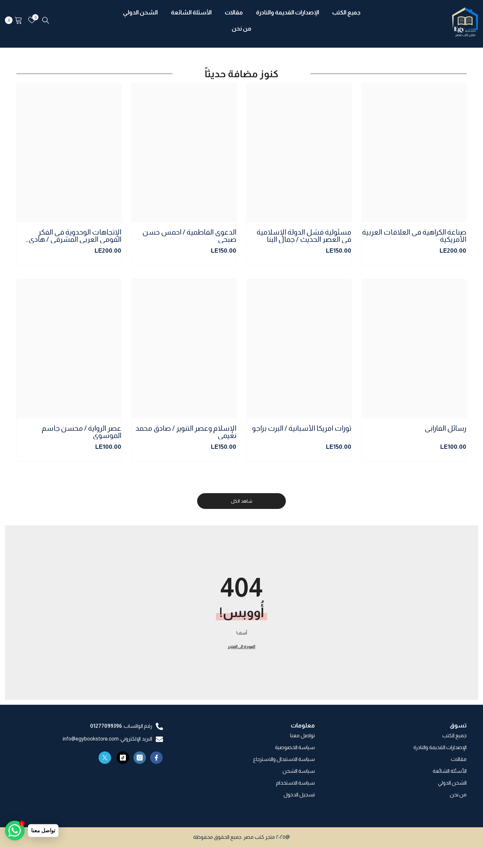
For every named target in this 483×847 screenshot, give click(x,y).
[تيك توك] (122, 757)
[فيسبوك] (156, 757)
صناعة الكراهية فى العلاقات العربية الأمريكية (414, 236)
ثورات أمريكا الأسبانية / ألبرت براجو (301, 428)
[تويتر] (104, 757)
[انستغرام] (139, 757)
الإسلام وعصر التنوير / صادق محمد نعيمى (185, 432)
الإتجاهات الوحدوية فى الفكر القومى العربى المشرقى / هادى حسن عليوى (75, 236)
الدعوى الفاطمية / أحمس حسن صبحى (189, 236)
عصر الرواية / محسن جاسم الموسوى (81, 432)
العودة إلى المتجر (241, 646)
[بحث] (45, 20)
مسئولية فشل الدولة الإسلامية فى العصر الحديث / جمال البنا (304, 236)
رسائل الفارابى (445, 428)
